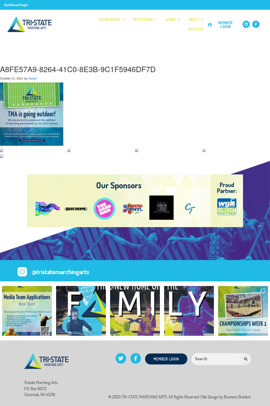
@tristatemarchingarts (60, 272)
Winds (171, 19)
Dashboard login (16, 5)
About (194, 19)
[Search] (245, 359)
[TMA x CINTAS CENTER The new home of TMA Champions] (81, 311)
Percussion (143, 19)
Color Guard (109, 19)
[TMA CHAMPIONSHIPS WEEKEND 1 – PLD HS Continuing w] (243, 311)
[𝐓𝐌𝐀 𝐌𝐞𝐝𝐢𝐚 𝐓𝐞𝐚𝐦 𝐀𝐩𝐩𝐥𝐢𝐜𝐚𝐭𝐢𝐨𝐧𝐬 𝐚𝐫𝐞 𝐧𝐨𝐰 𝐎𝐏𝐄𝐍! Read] (27, 311)
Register (196, 29)
